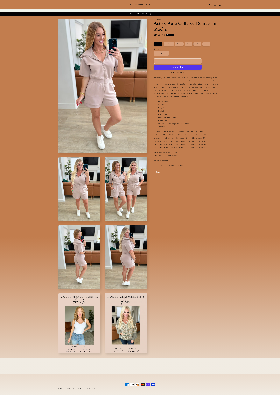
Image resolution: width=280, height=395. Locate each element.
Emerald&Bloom (68, 388)
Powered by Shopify (79, 388)
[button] (210, 4)
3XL (207, 44)
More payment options (177, 72)
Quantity (156, 49)
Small (159, 44)
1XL (189, 44)
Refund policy (91, 388)
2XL (198, 44)
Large (180, 44)
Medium (170, 44)
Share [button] (158, 172)
